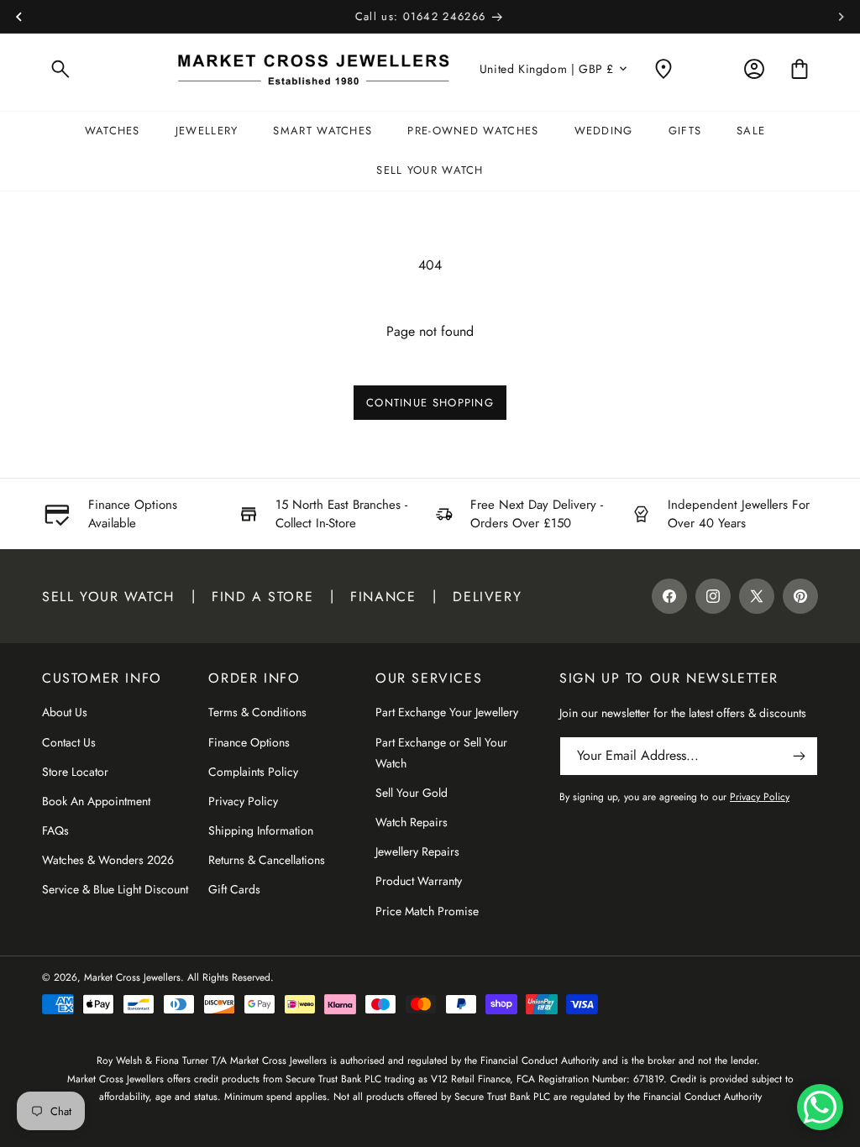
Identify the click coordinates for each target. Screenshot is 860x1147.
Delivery (487, 596)
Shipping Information (260, 830)
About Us (64, 712)
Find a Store (262, 596)
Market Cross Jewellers (132, 977)
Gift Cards (234, 889)
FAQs (55, 830)
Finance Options (249, 742)
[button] (60, 68)
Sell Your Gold (411, 792)
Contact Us (69, 742)
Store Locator (75, 771)
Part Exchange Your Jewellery (446, 712)
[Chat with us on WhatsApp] (820, 1107)
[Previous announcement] (18, 17)
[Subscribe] (798, 756)
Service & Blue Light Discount (115, 889)
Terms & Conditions (257, 712)
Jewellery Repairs (417, 851)
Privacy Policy (243, 801)
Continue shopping (430, 403)
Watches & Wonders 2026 (108, 859)
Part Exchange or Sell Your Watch (441, 753)
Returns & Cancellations (266, 859)
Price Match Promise (427, 911)
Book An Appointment (96, 801)
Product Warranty (418, 880)
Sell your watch (108, 596)
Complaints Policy (253, 771)
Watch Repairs (411, 822)
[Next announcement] (841, 17)
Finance (383, 596)
